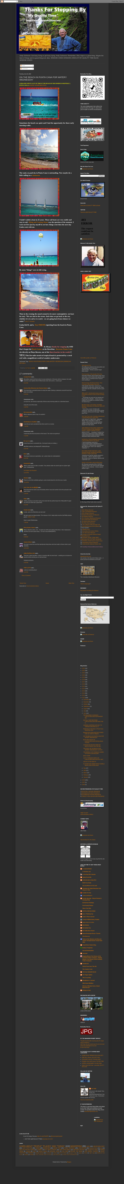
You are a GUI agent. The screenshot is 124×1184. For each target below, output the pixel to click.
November (86, 702)
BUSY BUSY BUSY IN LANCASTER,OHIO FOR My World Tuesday (93, 741)
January (86, 777)
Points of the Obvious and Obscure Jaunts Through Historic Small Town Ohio (92, 940)
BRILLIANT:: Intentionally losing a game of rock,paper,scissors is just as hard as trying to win (93, 394)
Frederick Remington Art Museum (90, 515)
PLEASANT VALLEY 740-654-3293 (91, 1059)
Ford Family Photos (87, 905)
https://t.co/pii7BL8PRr (43, 1136)
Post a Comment (26, 575)
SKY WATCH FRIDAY (50, 1149)
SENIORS (30, 1153)
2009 (83, 780)
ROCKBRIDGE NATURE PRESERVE (91, 794)
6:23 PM (26, 572)
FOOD (85, 1152)
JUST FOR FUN (27, 1148)
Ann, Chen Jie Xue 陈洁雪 (31, 487)
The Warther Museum (87, 516)
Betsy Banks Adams (29, 527)
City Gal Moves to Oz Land (89, 885)
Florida (31, 1154)
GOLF (34, 1151)
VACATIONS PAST (99, 1146)
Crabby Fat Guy (86, 892)
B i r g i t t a (27, 441)
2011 (83, 695)
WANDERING (76, 1146)
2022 (83, 670)
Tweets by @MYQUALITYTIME (88, 212)
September (87, 706)
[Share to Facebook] (45, 368)
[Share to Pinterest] (46, 368)
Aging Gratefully (86, 877)
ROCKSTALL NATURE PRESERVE (90, 791)
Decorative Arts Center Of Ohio (90, 531)
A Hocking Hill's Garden (89, 874)
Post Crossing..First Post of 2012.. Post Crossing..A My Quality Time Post (92, 383)
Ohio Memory (86, 936)
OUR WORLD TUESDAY (91, 1151)
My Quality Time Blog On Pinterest (89, 590)
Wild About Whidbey (87, 983)
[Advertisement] (47, 579)
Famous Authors (42, 1151)
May (85, 768)
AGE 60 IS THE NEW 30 (89, 761)
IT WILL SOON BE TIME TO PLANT (43, 1154)
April (85, 770)
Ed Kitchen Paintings (88, 902)
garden (80, 1152)
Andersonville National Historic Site (91, 544)
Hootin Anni (27, 510)
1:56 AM (26, 493)
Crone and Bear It (87, 895)
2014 (83, 688)
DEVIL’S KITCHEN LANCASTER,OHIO (92, 462)
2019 (83, 677)
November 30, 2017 (47, 1139)
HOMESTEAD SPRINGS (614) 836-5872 (92, 1055)
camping (28, 1151)
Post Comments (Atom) (33, 586)
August (85, 708)
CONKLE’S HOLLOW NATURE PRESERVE (92, 796)
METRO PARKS (63, 1152)
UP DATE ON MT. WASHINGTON (69, 1154)
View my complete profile (87, 1100)
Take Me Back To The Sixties (87, 839)
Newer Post (23, 583)
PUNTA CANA (45, 361)
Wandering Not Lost (85, 556)
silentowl (84, 953)
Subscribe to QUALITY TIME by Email (90, 205)
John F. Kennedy (30, 321)
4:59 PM (26, 562)
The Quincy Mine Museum (88, 521)
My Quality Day (86, 928)
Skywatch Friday (73, 1152)
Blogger (69, 1162)
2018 (83, 679)
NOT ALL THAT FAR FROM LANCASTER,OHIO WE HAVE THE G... (93, 722)
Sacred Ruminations (88, 950)
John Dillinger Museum (88, 513)
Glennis (26, 478)
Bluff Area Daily (86, 883)
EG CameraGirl (28, 412)
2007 (83, 782)
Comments (25, 68)
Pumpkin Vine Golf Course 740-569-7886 (93, 1061)
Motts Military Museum (87, 510)
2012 (83, 693)
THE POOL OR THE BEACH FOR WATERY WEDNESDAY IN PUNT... (93, 749)
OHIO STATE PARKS (64, 1149)
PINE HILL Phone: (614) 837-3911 (91, 1057)
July (85, 711)
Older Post (71, 583)
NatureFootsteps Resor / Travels (91, 933)
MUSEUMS (46, 1148)
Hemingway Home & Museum (90, 542)
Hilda (25, 498)
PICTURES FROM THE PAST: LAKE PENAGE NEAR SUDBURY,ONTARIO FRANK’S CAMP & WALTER (92, 452)
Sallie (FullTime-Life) (29, 553)
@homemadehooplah (56, 1136)
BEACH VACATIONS (35, 361)
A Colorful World (86, 869)
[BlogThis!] (41, 368)
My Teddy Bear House (88, 930)
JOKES (37, 1148)
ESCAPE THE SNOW (76, 1151)
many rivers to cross (88, 922)
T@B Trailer (92, 1152)
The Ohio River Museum (88, 532)
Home (47, 583)
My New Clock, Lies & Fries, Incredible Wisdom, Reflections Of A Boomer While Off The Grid (93, 406)
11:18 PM (26, 482)
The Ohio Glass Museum (88, 523)
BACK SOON (86, 755)
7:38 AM (26, 522)
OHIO (88, 1146)
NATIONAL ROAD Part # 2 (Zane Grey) (92, 541)
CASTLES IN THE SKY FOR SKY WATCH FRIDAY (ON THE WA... (92, 745)
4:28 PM (26, 407)
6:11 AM (26, 504)
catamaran (36, 175)
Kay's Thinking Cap (87, 914)
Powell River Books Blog (89, 945)
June (85, 713)
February (86, 775)
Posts (23, 65)
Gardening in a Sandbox (30, 421)
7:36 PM (26, 426)
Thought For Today (92, 1149)
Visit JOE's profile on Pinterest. (88, 358)
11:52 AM (26, 548)
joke (101, 1148)
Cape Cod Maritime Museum (89, 511)
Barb (25, 454)
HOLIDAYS (48, 1152)
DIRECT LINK (31, 517)
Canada (26, 1154)
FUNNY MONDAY (69, 1148)
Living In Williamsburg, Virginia (90, 919)
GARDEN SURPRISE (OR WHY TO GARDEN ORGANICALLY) (92, 726)
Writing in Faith (86, 990)
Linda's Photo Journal (88, 916)
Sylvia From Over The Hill (89, 966)
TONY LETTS (27, 567)
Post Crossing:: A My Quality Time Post (92, 374)
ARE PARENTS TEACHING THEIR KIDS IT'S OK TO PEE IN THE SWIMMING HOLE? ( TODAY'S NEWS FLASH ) (92, 429)
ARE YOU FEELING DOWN (26, 1149)
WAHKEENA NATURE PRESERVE (90, 793)
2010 (83, 697)
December (86, 699)
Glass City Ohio (86, 908)
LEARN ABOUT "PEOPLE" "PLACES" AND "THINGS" (42, 1146)
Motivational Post (86, 365)
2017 (83, 682)
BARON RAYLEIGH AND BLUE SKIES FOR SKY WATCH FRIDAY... (93, 733)
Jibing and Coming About (38, 222)
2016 (83, 684)
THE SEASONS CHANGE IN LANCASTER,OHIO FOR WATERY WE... (93, 716)
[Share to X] (43, 368)
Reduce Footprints (87, 947)
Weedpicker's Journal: (88, 980)
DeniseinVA (27, 463)
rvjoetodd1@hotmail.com (91, 1111)
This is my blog (86, 977)
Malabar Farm (86, 529)
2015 (83, 686)
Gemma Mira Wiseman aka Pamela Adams (35, 388)
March (85, 772)
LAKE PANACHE (56, 1154)
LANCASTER (82, 1148)
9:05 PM (26, 458)
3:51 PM (26, 383)
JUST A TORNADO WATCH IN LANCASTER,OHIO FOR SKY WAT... (93, 758)
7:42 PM (26, 435)
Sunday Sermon (39, 1153)
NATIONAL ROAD (54, 1151)
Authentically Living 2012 (89, 880)
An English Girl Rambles (30, 470)
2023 (83, 668)
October (86, 704)
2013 (83, 691)
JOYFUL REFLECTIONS (88, 911)
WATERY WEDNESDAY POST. (37, 85)
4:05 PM (26, 394)
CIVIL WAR (65, 1151)
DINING (55, 1152)
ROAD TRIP (57, 1148)
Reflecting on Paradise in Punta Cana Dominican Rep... (93, 729)
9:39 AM (26, 537)
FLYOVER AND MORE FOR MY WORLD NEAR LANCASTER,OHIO (94, 764)
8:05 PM (26, 448)
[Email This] (39, 368)
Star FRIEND (40, 325)
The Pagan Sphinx (87, 975)
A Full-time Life (86, 871)
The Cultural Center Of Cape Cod (91, 524)
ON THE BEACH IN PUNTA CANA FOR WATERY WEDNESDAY (93, 737)
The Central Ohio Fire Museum (90, 519)
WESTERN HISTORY (79, 1149)
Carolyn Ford (27, 377)
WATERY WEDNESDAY (56, 361)
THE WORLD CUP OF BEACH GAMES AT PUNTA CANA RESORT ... (93, 752)
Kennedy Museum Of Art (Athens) (91, 526)
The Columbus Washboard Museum (91, 518)
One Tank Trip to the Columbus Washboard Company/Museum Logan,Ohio (93, 417)
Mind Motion (85, 925)
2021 (83, 672)
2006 (83, 784)
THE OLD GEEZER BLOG (89, 972)
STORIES (39, 1149)
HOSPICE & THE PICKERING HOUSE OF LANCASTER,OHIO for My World (93, 440)
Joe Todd (93, 1088)
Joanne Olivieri (28, 542)
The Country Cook (87, 969)
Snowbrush (85, 963)
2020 (83, 675)
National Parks (93, 1148)
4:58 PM (26, 416)
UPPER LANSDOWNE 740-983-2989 (92, 1063)
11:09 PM (26, 472)
